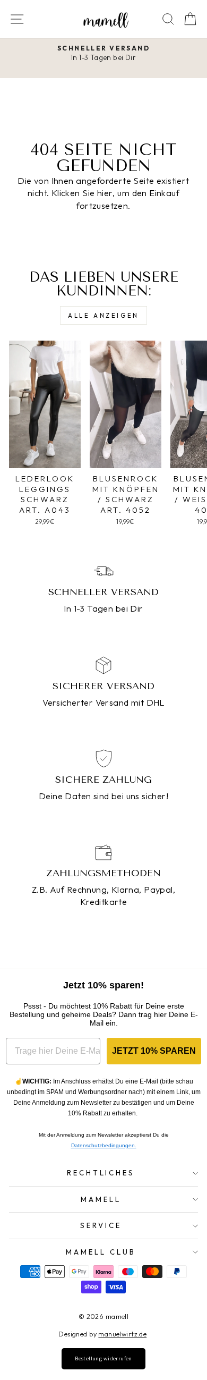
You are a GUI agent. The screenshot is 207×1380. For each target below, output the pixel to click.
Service (101, 1225)
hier (105, 192)
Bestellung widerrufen (103, 1358)
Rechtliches (101, 1173)
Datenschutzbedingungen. (103, 1145)
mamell (101, 1199)
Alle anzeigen (103, 315)
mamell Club (101, 1252)
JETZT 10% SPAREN (154, 1050)
